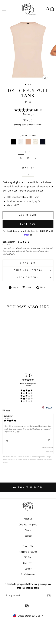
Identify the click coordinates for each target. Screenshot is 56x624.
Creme (35, 142)
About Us (28, 518)
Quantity (28, 167)
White (21, 142)
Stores (28, 530)
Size (28, 151)
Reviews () (28, 114)
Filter (8, 410)
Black (14, 142)
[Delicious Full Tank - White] (9, 353)
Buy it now (28, 224)
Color (28, 135)
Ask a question (28, 277)
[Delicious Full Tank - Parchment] (12, 353)
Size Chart (28, 563)
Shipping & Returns (28, 270)
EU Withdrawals (28, 574)
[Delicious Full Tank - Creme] (15, 353)
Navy (42, 142)
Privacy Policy (28, 546)
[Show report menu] (49, 440)
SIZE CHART (28, 263)
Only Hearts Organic (28, 524)
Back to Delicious (30, 487)
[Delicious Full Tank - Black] (5, 353)
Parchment (28, 142)
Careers (28, 568)
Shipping (17, 124)
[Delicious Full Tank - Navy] (19, 353)
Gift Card (28, 557)
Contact (28, 535)
